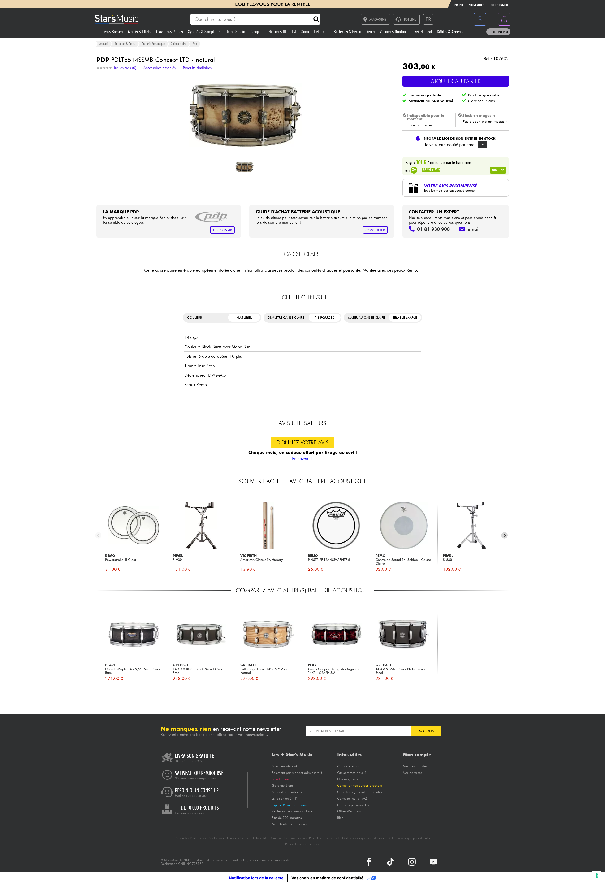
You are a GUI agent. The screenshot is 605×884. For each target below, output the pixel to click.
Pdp (194, 43)
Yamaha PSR (306, 838)
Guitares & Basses (109, 31)
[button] (244, 167)
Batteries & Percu (348, 31)
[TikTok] (390, 862)
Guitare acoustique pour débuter (408, 838)
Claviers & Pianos (170, 31)
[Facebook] (369, 862)
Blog (340, 817)
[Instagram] (412, 862)
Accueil (103, 43)
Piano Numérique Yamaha (302, 844)
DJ (294, 31)
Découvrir (222, 230)
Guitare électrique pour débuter (363, 838)
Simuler (498, 169)
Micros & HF (278, 31)
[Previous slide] (98, 535)
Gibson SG (260, 838)
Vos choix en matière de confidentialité (327, 877)
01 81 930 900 (197, 795)
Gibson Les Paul (185, 838)
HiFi (471, 31)
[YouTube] (433, 862)
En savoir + (302, 458)
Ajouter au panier (455, 81)
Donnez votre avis (303, 442)
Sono (305, 31)
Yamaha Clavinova (282, 838)
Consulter (375, 230)
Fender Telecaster (238, 838)
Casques (257, 31)
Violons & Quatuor (394, 31)
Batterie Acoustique (153, 43)
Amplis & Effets (140, 31)
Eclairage (321, 31)
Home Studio (236, 31)
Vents (371, 31)
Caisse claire (178, 43)
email (474, 229)
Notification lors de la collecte (256, 877)
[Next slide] (504, 535)
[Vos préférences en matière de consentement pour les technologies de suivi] (596, 875)
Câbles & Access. (450, 31)
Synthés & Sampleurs (204, 31)
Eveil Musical (422, 31)
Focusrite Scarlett (328, 838)
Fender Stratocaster (211, 838)
